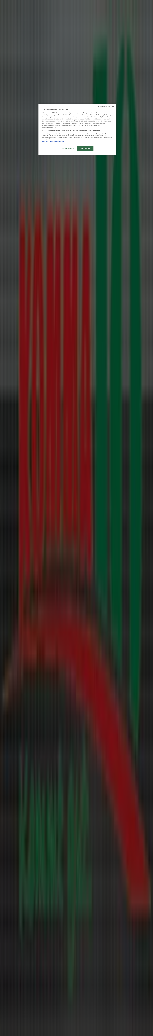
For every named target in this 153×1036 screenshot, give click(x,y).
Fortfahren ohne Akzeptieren (106, 106)
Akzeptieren (85, 148)
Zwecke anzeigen (68, 148)
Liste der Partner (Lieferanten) (53, 141)
